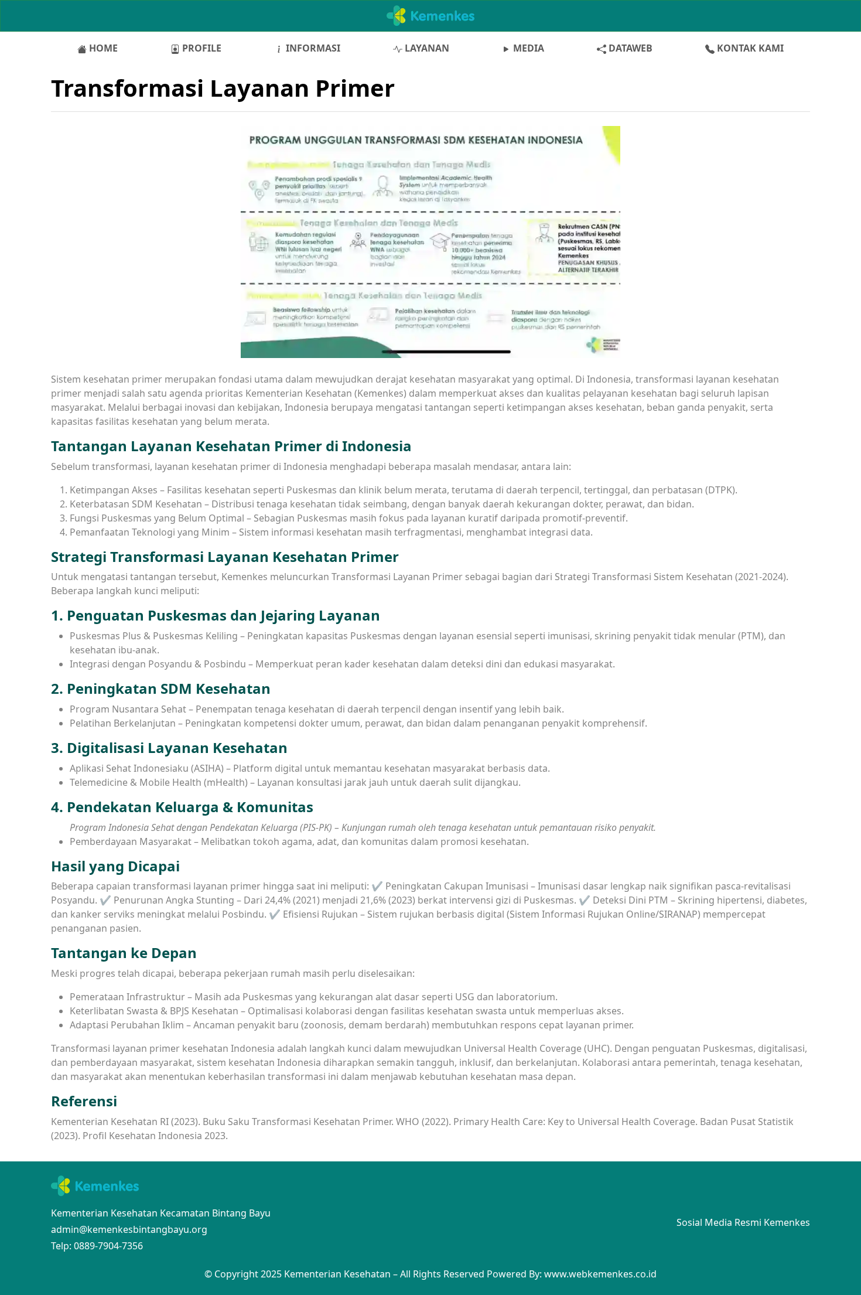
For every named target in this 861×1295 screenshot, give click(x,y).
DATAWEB (629, 48)
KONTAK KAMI (749, 48)
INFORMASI (311, 48)
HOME (102, 48)
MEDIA (527, 48)
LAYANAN (425, 48)
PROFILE (200, 48)
